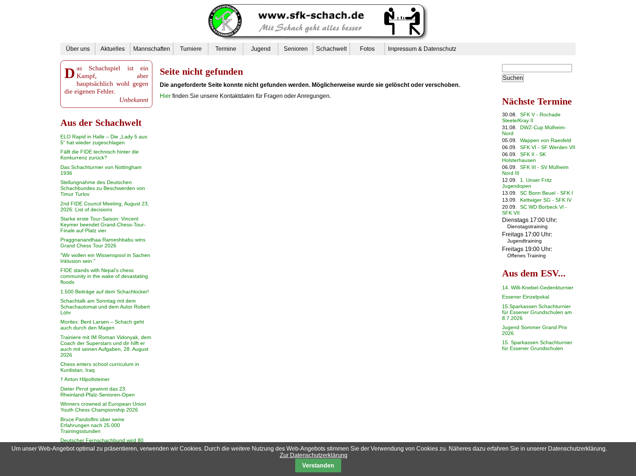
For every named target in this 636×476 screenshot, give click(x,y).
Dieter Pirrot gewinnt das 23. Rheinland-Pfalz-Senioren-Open (97, 392)
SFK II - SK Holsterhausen (524, 157)
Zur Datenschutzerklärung (313, 455)
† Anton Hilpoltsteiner (85, 379)
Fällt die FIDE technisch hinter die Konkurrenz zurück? (99, 155)
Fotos (367, 49)
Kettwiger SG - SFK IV (546, 200)
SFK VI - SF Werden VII (547, 147)
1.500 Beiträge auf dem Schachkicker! (104, 292)
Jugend (261, 49)
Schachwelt (331, 49)
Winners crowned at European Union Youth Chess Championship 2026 (103, 407)
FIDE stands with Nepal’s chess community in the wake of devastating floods (104, 276)
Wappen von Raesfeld (545, 140)
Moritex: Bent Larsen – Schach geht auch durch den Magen (102, 325)
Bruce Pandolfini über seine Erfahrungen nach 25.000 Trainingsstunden (92, 425)
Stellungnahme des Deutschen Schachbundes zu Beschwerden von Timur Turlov (102, 188)
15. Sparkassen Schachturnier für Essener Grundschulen (537, 345)
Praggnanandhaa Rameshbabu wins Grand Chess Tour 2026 (102, 242)
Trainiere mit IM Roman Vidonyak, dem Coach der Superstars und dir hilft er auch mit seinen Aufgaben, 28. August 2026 (105, 346)
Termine (225, 49)
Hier (165, 96)
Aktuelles (112, 49)
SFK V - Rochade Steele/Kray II (531, 117)
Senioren (296, 49)
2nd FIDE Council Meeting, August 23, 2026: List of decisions (104, 206)
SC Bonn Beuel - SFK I (546, 193)
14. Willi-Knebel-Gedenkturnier (537, 287)
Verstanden (318, 465)
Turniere (191, 49)
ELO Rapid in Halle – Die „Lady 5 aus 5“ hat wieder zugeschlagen (103, 139)
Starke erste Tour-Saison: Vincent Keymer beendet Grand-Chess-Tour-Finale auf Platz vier (103, 224)
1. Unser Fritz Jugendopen (527, 183)
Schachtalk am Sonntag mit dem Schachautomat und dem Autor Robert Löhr (105, 306)
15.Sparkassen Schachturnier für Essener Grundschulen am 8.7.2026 (537, 312)
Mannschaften (151, 49)
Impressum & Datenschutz (422, 49)
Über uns (78, 49)
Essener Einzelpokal (525, 297)
